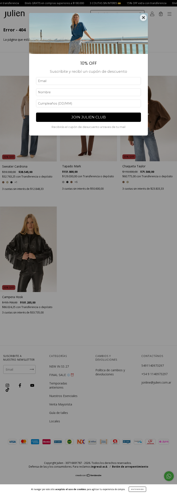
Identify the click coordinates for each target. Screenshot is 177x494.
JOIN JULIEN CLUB (88, 117)
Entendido (137, 489)
